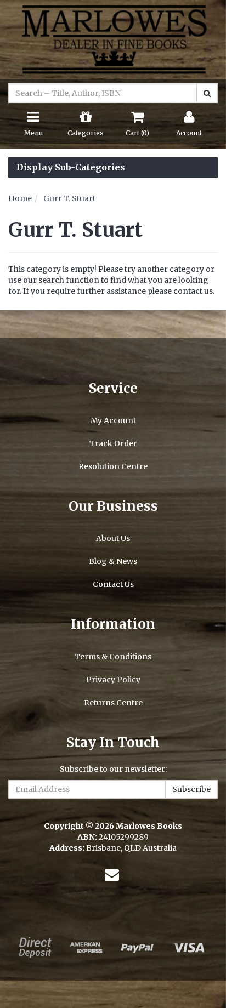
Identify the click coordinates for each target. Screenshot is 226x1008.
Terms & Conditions (113, 657)
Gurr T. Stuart (69, 198)
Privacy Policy (113, 680)
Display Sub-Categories (70, 168)
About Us (113, 538)
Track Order (113, 443)
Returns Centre (113, 703)
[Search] (207, 93)
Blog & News (113, 561)
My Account (113, 420)
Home (20, 198)
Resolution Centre (113, 466)
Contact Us (113, 584)
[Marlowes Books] (113, 39)
